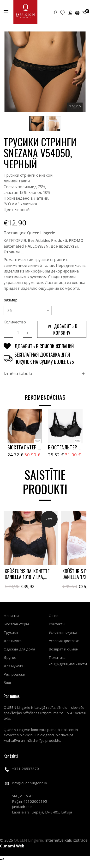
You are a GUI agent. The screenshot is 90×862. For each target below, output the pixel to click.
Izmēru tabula (18, 373)
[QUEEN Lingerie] (25, 12)
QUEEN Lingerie (28, 840)
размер (11, 300)
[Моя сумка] (84, 12)
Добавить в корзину (65, 329)
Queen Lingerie (41, 232)
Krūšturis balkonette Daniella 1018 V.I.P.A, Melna (27, 576)
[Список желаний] (62, 12)
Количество (15, 322)
